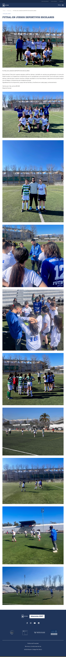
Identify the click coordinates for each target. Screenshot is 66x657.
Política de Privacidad (33, 643)
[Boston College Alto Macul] (5, 5)
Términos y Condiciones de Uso (33, 646)
